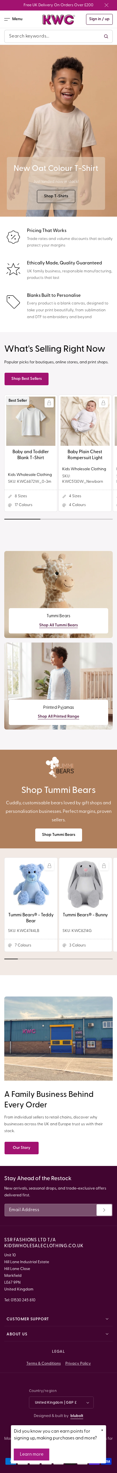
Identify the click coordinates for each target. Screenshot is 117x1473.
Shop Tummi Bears (58, 835)
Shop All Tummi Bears (58, 625)
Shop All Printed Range (58, 717)
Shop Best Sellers (26, 379)
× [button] (102, 1430)
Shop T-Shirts (56, 196)
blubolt (76, 1416)
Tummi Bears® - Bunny (85, 915)
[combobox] (58, 36)
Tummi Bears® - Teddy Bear (31, 918)
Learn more (31, 1454)
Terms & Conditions (43, 1364)
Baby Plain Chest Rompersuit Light (85, 455)
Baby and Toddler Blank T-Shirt (30, 455)
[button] (15, 19)
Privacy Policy (78, 1364)
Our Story (21, 1148)
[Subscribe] (104, 1210)
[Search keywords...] (106, 36)
